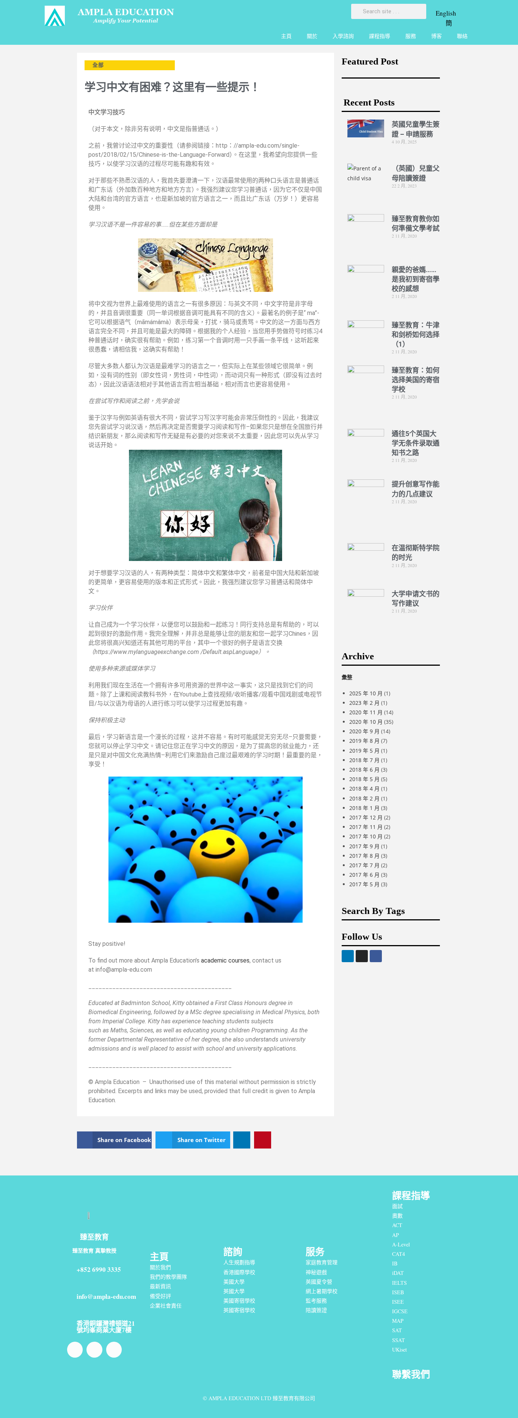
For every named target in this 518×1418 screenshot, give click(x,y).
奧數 (397, 1215)
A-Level (401, 1244)
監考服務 (316, 1300)
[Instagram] (362, 956)
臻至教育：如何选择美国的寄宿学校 (416, 379)
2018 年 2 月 (364, 798)
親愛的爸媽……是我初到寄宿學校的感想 (416, 279)
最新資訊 (160, 1286)
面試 (397, 1206)
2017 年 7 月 (364, 865)
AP (395, 1234)
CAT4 (398, 1253)
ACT (397, 1225)
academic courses (225, 960)
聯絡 (462, 35)
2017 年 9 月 (364, 846)
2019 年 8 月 (364, 740)
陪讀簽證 (316, 1310)
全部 (98, 65)
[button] (114, 1140)
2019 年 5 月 (364, 750)
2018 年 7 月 (364, 760)
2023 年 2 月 (364, 702)
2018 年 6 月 (364, 769)
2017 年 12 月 (366, 817)
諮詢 (232, 1252)
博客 (436, 35)
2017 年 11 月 (366, 826)
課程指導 (379, 35)
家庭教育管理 (321, 1262)
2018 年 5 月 (364, 779)
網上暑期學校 (321, 1291)
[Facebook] (376, 956)
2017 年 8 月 (364, 855)
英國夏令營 (319, 1281)
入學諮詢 (343, 35)
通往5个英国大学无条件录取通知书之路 (416, 443)
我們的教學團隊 (168, 1276)
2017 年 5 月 (364, 884)
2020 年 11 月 (366, 712)
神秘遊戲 (316, 1272)
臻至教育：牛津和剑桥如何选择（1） (416, 334)
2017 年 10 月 (366, 836)
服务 (315, 1252)
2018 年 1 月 (364, 807)
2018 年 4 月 (364, 788)
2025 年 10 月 (366, 693)
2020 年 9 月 (364, 731)
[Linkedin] (348, 956)
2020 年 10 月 (366, 721)
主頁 (286, 35)
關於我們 (160, 1267)
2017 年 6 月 (364, 874)
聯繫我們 (411, 1374)
